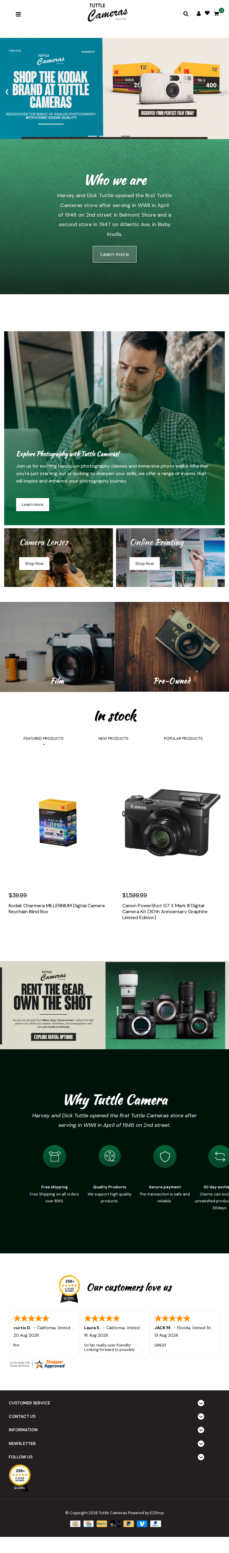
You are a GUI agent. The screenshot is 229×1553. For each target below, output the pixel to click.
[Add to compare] (40, 929)
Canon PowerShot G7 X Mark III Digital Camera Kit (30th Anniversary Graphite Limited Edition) (165, 912)
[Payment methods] (74, 1523)
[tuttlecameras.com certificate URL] (114, 1364)
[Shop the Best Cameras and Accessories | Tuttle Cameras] (107, 13)
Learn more (114, 254)
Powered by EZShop (146, 1512)
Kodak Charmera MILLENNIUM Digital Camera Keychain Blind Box (57, 909)
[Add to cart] (15, 929)
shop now (34, 563)
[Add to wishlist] (27, 929)
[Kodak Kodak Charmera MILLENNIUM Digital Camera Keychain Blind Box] (58, 822)
